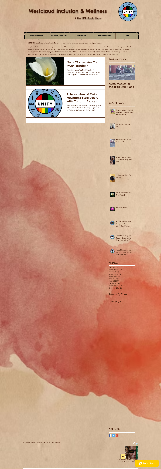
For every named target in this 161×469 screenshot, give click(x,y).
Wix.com (57, 442)
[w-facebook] (137, 444)
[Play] (123, 456)
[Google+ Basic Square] (117, 435)
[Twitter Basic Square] (113, 435)
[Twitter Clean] (134, 443)
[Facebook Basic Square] (110, 435)
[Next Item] (131, 73)
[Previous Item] (113, 73)
